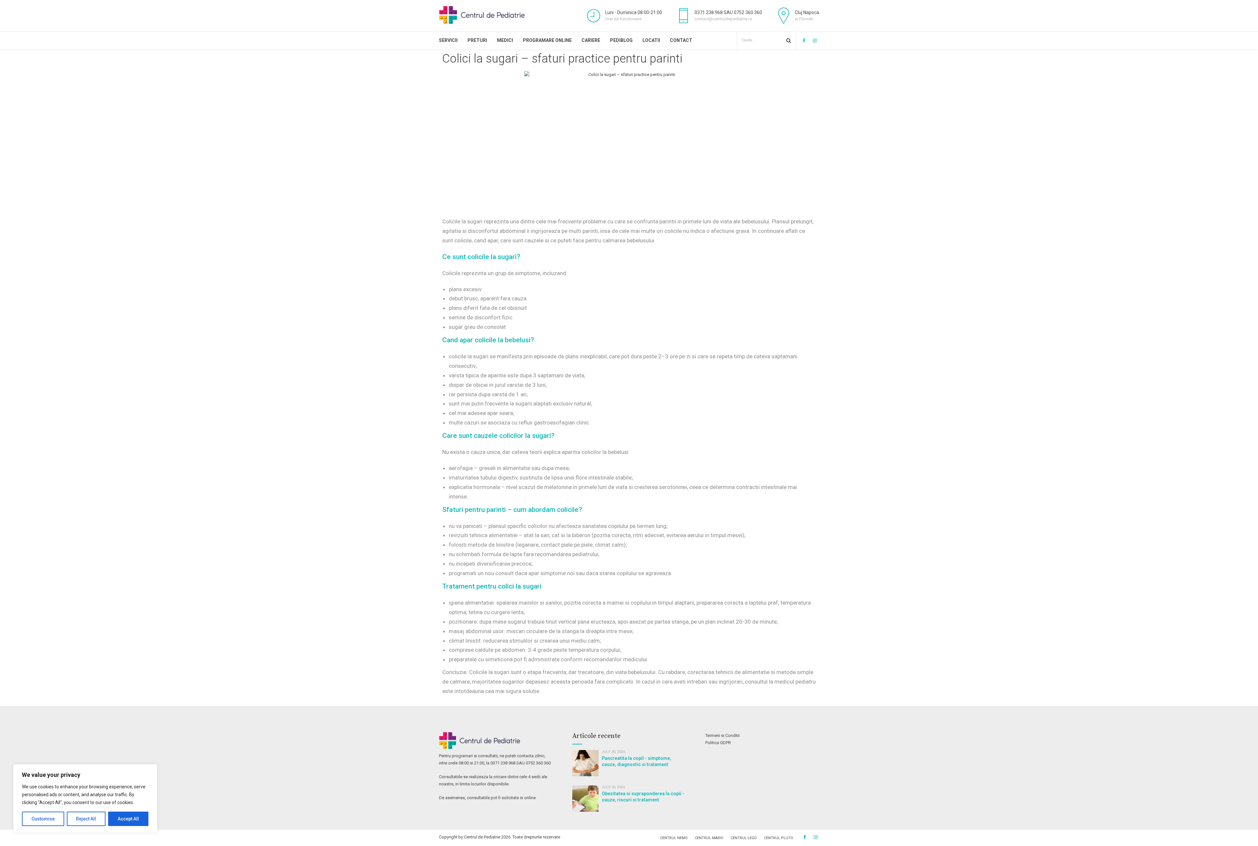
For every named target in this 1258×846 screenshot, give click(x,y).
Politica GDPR (718, 742)
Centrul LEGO (744, 838)
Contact (681, 40)
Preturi (477, 40)
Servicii (448, 40)
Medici (505, 40)
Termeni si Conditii (722, 735)
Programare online (547, 40)
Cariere (590, 40)
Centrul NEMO (674, 838)
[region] (85, 798)
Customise (43, 818)
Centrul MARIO (709, 838)
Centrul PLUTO (778, 838)
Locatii (651, 40)
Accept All (128, 818)
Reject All (86, 818)
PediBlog (621, 40)
